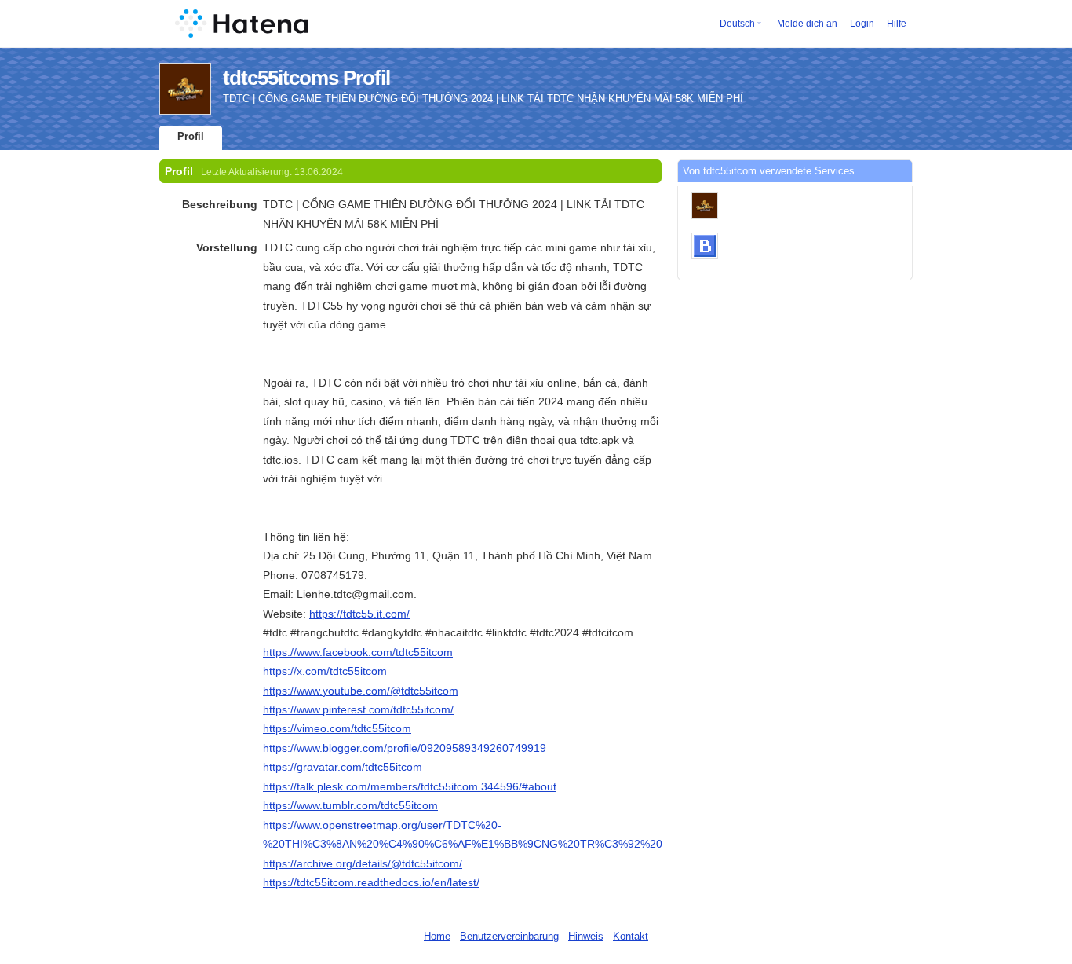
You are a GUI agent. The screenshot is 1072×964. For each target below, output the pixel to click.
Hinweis (585, 936)
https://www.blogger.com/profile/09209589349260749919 (404, 748)
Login (862, 23)
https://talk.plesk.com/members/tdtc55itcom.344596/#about (409, 786)
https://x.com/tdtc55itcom (325, 671)
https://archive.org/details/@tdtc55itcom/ (362, 863)
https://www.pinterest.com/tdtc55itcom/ (358, 709)
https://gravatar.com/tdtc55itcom (342, 767)
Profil (190, 136)
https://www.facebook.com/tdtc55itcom (358, 652)
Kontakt (630, 936)
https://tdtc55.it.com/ (359, 613)
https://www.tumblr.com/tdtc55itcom (350, 805)
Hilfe (896, 23)
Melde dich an (807, 23)
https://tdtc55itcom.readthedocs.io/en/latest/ (371, 882)
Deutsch (737, 23)
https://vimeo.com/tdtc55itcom (337, 728)
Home (437, 936)
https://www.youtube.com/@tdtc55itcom (360, 690)
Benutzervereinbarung (509, 936)
